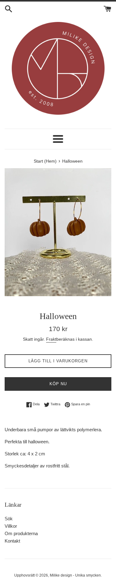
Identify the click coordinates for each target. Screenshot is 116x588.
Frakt (51, 339)
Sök (9, 518)
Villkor (11, 526)
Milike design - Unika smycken (75, 575)
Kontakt (12, 540)
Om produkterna (21, 533)
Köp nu (58, 383)
